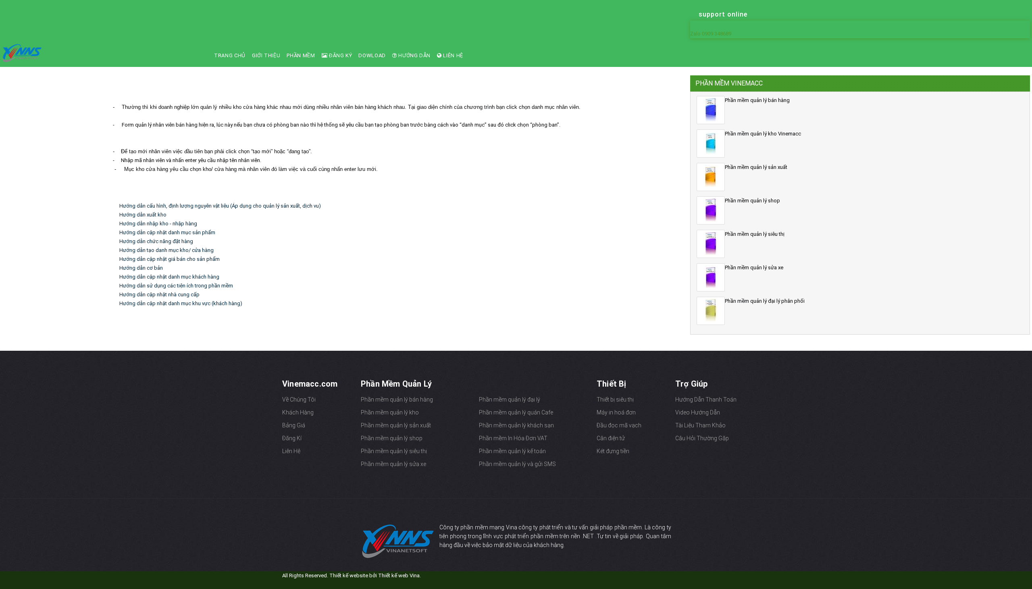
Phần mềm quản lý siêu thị (394, 451)
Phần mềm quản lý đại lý (509, 399)
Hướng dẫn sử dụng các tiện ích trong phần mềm (176, 286)
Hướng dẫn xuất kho (142, 215)
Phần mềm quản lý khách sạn (516, 425)
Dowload (372, 55)
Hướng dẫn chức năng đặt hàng (156, 241)
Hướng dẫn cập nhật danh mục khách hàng (169, 277)
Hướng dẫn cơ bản (141, 268)
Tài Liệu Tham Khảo (700, 425)
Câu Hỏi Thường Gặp (702, 438)
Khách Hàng (298, 412)
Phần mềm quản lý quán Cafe (516, 412)
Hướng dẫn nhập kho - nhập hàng (158, 224)
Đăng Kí (292, 438)
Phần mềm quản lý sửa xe (393, 464)
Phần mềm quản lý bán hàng (397, 399)
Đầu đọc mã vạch (619, 425)
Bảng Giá (293, 425)
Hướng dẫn (414, 55)
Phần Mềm (301, 55)
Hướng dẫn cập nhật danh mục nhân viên (200, 89)
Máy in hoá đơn (616, 412)
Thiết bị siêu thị (615, 399)
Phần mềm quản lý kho (390, 412)
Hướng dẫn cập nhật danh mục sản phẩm (167, 232)
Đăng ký (339, 55)
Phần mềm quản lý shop (391, 438)
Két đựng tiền (613, 451)
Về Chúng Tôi (299, 399)
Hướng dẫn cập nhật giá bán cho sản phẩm (169, 259)
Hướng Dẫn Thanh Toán (706, 399)
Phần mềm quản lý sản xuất (396, 425)
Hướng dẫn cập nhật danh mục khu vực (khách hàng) (180, 303)
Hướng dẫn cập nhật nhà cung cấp (159, 294)
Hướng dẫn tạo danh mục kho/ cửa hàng (166, 250)
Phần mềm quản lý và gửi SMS (517, 464)
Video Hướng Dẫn (697, 412)
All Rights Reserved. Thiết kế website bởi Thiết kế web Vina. (351, 575)
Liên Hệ (452, 55)
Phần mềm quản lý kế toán (512, 451)
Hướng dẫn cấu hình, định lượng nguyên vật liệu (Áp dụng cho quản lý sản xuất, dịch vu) (220, 206)
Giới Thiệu (266, 55)
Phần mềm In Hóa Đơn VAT (513, 438)
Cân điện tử (611, 438)
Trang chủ (230, 55)
